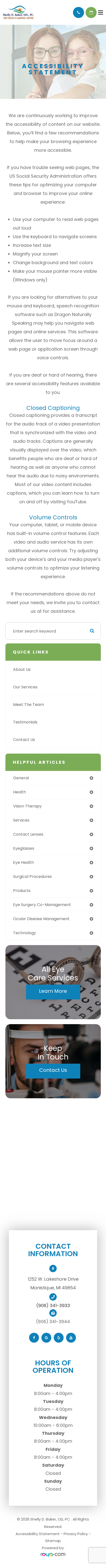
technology (24, 933)
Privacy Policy (76, 1533)
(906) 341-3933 (53, 1305)
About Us (22, 669)
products (22, 890)
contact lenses (28, 834)
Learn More (53, 991)
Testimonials (25, 722)
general (21, 778)
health (19, 792)
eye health (23, 862)
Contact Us (24, 739)
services (21, 820)
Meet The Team (28, 704)
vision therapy (27, 806)
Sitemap (53, 1540)
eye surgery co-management (42, 905)
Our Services (25, 687)
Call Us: (78, 12)
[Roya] (53, 1555)
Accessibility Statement (38, 1533)
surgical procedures (32, 876)
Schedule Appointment (91, 12)
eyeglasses (23, 848)
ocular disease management (41, 919)
